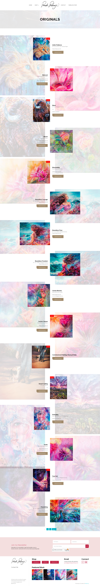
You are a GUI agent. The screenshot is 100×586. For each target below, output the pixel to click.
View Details (57, 52)
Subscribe (87, 546)
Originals (36, 562)
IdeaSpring (87, 583)
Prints (45, 562)
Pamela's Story (73, 5)
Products (54, 562)
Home (30, 5)
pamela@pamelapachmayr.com (71, 562)
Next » (54, 529)
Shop (36, 5)
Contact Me (14, 567)
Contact (63, 5)
